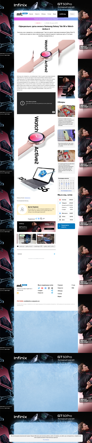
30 (73, 184)
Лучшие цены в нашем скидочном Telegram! (46, 19)
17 (59, 182)
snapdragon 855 (38, 246)
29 (71, 184)
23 (73, 182)
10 (66, 187)
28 (68, 184)
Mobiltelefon (27, 198)
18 (61, 182)
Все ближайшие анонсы (66, 190)
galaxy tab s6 (29, 246)
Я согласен (46, 439)
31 (59, 185)
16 (64, 188)
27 (66, 184)
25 (61, 184)
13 (73, 187)
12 (70, 187)
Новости (38, 23)
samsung (21, 246)
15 (61, 188)
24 (59, 184)
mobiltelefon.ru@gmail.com (32, 301)
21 (68, 182)
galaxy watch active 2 (49, 246)
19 (64, 182)
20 (66, 182)
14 (59, 188)
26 (64, 184)
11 (68, 187)
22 (71, 182)
